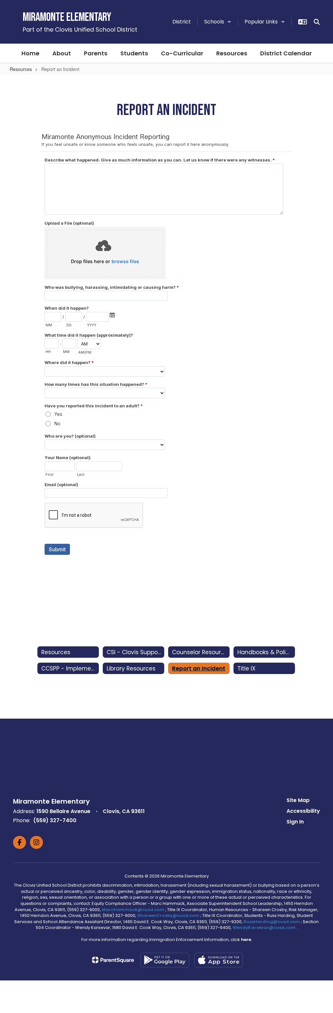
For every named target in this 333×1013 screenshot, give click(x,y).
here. (246, 939)
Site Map (298, 800)
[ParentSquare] (113, 960)
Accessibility (303, 811)
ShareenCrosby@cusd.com (168, 915)
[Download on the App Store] (218, 960)
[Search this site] (316, 22)
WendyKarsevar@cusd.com (265, 927)
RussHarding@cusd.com (272, 922)
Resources (21, 69)
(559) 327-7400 (54, 820)
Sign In (295, 821)
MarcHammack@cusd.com (133, 910)
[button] (217, 22)
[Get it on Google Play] (164, 960)
